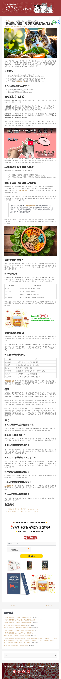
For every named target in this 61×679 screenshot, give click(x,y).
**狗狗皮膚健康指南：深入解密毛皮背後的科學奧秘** (18, 622)
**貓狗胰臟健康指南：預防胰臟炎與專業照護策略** (17, 628)
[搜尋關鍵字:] (30, 655)
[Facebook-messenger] (58, 22)
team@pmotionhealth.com (47, 671)
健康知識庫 (9, 667)
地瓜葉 (30, 26)
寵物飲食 (7, 26)
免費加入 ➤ (31, 556)
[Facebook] (23, 671)
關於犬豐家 (19, 667)
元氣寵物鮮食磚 (20, 81)
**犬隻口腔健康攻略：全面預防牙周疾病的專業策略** (18, 617)
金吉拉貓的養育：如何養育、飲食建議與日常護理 (17, 635)
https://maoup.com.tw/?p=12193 (17, 508)
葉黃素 (35, 26)
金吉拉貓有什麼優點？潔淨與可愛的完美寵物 (16, 645)
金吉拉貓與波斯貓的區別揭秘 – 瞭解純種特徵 (16, 625)
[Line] (54, 22)
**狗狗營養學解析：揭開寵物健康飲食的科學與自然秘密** (19, 630)
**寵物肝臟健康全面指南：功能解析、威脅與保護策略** (19, 633)
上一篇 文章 (11, 605)
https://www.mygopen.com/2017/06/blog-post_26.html (23, 509)
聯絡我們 (30, 667)
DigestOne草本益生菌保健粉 (46, 667)
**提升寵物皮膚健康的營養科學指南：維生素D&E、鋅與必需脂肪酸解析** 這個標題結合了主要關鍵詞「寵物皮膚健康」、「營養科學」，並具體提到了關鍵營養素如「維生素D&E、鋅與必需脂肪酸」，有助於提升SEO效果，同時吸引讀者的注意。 (30, 640)
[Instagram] (28, 671)
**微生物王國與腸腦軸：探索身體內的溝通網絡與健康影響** (20, 620)
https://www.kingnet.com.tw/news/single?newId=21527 (23, 511)
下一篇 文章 (50, 605)
